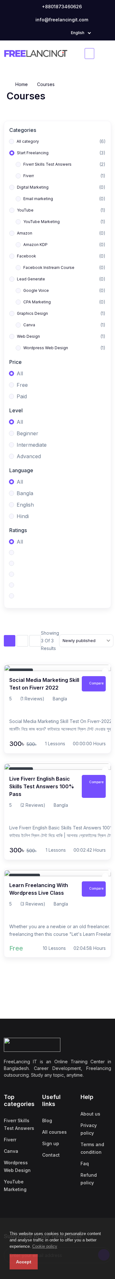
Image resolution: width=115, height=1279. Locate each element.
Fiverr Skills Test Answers (19, 1124)
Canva (11, 1151)
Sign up (50, 1143)
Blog (47, 1120)
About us (90, 1113)
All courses (54, 1132)
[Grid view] (22, 641)
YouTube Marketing (15, 1185)
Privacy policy (88, 1129)
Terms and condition (92, 1148)
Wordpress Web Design (17, 1166)
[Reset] (35, 641)
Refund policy (88, 1178)
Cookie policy (44, 1246)
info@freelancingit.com (61, 19)
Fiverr (10, 1139)
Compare (96, 683)
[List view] (9, 641)
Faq (84, 1163)
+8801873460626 (61, 6)
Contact (51, 1155)
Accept (23, 1261)
